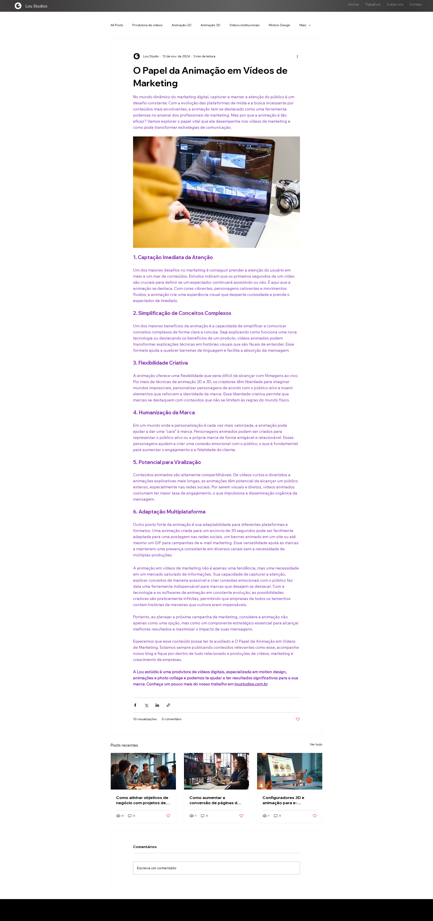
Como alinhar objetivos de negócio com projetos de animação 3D (142, 800)
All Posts (117, 25)
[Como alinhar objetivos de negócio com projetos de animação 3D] (143, 771)
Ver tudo (316, 744)
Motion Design (279, 25)
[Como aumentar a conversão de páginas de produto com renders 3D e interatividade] (216, 771)
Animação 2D (181, 25)
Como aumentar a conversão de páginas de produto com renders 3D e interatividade (215, 800)
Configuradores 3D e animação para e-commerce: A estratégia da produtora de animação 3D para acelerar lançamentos (289, 800)
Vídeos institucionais (244, 25)
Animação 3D (210, 25)
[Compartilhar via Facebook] (135, 705)
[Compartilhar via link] (168, 705)
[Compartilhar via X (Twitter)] (146, 705)
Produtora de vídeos (147, 25)
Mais (302, 25)
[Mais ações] (297, 56)
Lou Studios (36, 6)
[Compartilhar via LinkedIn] (157, 705)
